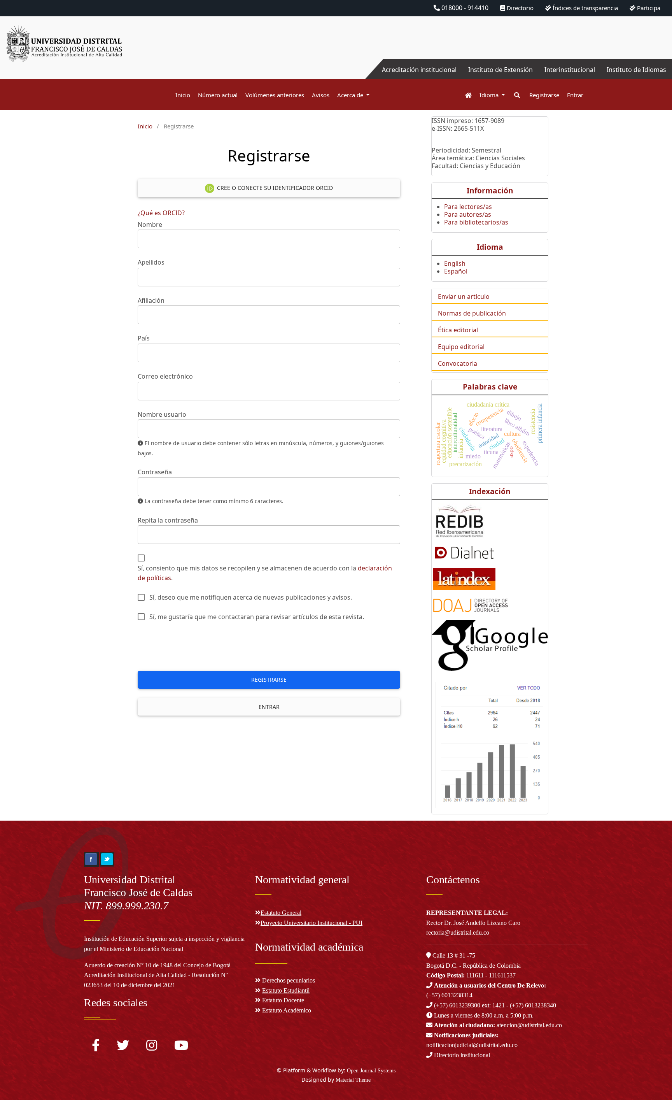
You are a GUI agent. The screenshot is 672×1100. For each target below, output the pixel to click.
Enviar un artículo (464, 296)
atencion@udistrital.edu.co (498, 1025)
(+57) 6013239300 (457, 1005)
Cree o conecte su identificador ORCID (274, 187)
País (144, 338)
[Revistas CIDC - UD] (464, 95)
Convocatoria (457, 363)
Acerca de (351, 95)
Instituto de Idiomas (636, 69)
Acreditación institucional (419, 69)
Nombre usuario (162, 414)
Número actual (218, 95)
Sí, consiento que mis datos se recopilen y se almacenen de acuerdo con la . (265, 573)
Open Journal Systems (371, 1071)
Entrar (575, 95)
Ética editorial (458, 330)
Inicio (182, 95)
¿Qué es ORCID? (161, 213)
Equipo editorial (461, 346)
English (455, 263)
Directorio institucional (461, 1055)
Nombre (150, 224)
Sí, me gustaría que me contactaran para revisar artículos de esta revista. (256, 616)
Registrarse (544, 95)
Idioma (490, 95)
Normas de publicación (472, 313)
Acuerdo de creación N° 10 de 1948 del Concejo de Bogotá (157, 965)
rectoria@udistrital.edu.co (457, 932)
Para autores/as (467, 214)
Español (455, 271)
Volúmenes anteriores (274, 95)
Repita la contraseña (168, 520)
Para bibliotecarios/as (476, 222)
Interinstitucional (569, 69)
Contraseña (155, 472)
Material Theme (353, 1080)
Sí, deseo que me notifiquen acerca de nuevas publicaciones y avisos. (250, 597)
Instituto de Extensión (500, 69)
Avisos (320, 95)
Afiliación (151, 300)
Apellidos (151, 262)
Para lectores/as (468, 206)
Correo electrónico (165, 376)
